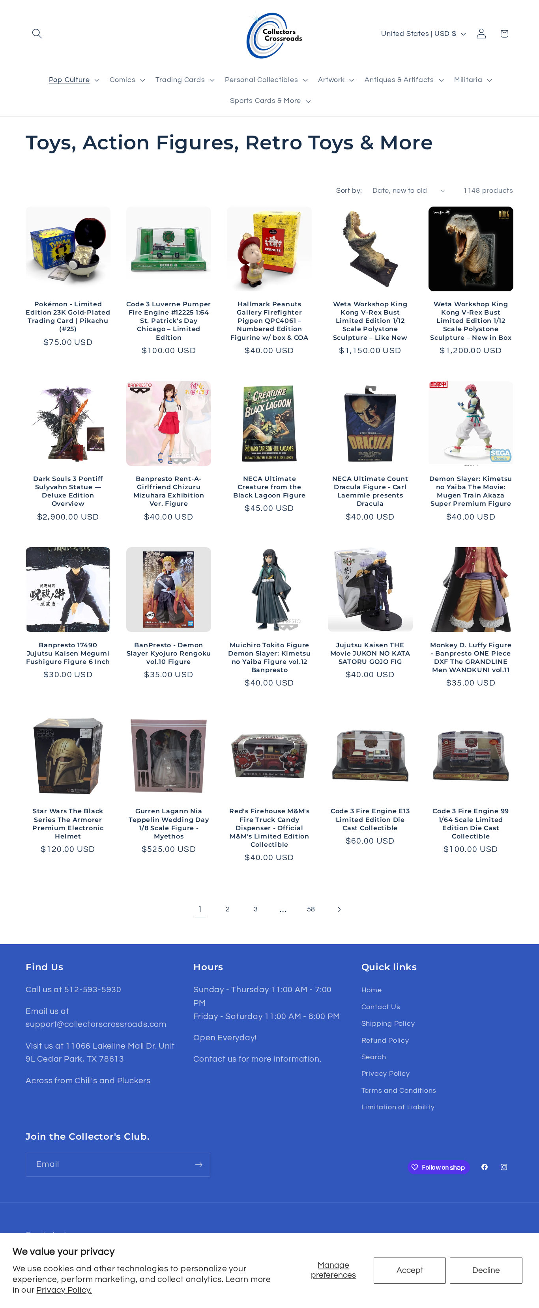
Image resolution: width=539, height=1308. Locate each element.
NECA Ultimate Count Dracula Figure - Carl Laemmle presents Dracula (370, 491)
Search (373, 1057)
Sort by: (349, 190)
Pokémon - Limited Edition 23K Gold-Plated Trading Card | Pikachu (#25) (68, 316)
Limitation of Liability (398, 1107)
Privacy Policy (385, 1073)
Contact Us (381, 1007)
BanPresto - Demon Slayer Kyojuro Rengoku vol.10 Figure (169, 653)
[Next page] (339, 909)
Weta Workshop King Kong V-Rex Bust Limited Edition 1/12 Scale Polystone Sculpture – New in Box (471, 320)
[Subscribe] (198, 1165)
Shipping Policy (388, 1023)
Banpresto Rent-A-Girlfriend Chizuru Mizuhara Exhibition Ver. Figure (168, 491)
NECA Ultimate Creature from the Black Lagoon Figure (269, 487)
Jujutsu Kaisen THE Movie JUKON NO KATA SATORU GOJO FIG (370, 653)
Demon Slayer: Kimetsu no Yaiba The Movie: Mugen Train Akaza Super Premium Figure (470, 491)
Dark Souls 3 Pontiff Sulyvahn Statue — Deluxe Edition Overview (68, 491)
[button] (37, 33)
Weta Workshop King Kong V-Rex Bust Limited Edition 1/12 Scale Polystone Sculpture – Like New (370, 320)
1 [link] (200, 909)
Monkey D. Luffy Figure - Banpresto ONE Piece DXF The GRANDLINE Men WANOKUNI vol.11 (471, 657)
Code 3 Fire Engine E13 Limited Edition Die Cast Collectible (370, 819)
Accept (410, 1270)
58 (311, 909)
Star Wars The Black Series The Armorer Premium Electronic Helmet (68, 823)
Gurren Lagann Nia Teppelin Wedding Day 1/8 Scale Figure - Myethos (169, 823)
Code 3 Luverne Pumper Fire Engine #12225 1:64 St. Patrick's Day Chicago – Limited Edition (168, 320)
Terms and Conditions (399, 1090)
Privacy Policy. (64, 1290)
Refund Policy (385, 1040)
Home (371, 990)
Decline (486, 1270)
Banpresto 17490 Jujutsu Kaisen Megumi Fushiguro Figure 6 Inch (68, 653)
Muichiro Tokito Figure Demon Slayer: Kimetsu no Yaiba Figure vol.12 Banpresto (269, 657)
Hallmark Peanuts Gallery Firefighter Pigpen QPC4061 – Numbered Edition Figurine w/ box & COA (269, 320)
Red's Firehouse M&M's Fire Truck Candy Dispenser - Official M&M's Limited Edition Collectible (269, 827)
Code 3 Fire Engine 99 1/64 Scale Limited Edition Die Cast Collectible (470, 823)
